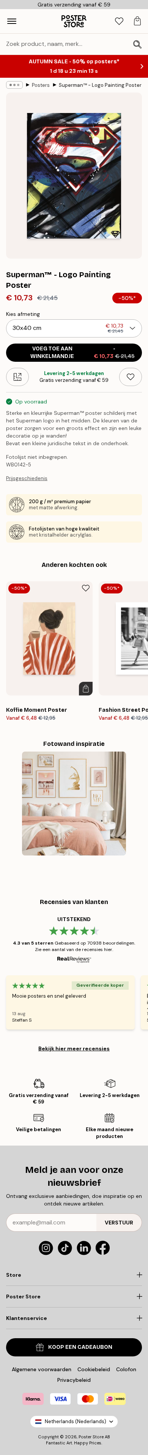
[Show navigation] (11, 21)
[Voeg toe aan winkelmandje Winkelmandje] (86, 688)
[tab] (119, 21)
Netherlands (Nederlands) (75, 1421)
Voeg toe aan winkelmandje (82, 352)
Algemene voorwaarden (41, 1369)
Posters (41, 85)
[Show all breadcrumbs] (14, 85)
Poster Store (91, 1436)
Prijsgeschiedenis (26, 478)
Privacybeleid (74, 1380)
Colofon (126, 1369)
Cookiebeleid (93, 1369)
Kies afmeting (23, 314)
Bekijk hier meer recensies (74, 1048)
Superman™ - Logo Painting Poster (100, 85)
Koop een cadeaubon (80, 1347)
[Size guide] (17, 377)
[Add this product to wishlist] (130, 377)
